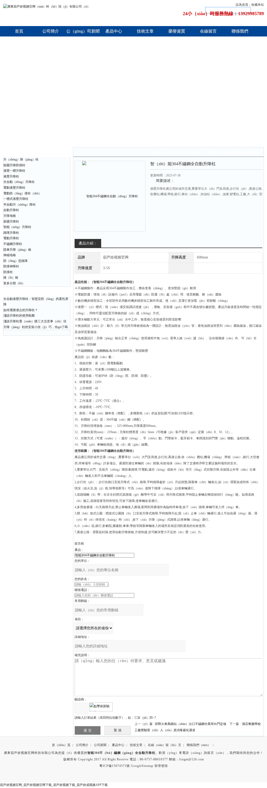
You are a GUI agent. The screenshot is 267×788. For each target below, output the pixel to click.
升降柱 (212, 153)
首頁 (183, 153)
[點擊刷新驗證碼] (101, 707)
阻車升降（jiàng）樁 (17, 249)
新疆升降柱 (11, 221)
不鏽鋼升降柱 (12, 244)
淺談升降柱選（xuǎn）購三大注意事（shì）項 (34, 321)
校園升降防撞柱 (14, 165)
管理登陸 (161, 766)
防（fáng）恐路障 (15, 261)
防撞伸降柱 (11, 266)
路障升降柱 (11, 233)
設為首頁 (242, 5)
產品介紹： (88, 243)
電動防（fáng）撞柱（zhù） (22, 193)
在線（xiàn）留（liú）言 (164, 745)
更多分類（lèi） (14, 283)
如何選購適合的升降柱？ (20, 310)
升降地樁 (9, 216)
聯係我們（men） (199, 745)
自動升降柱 (11, 210)
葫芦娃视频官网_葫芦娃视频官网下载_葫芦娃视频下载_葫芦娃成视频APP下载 (54, 785)
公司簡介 (82, 745)
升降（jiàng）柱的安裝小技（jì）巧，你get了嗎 (35, 327)
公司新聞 (100, 745)
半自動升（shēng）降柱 (19, 204)
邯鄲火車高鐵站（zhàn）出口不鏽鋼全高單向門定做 (190, 724)
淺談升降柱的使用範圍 (19, 315)
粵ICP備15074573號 (114, 766)
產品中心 (195, 153)
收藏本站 (257, 5)
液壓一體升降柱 (14, 171)
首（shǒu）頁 (61, 745)
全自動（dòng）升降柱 (19, 182)
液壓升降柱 (11, 176)
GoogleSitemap (142, 766)
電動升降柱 (11, 238)
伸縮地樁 (9, 255)
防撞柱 (8, 272)
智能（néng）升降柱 (17, 227)
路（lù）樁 (10, 277)
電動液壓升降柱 (14, 187)
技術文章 (136, 745)
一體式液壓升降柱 (15, 199)
